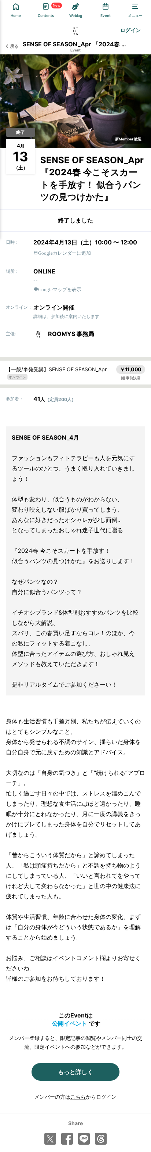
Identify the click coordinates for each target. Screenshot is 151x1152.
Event (75, 50)
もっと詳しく (75, 1072)
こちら (78, 1097)
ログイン (130, 30)
